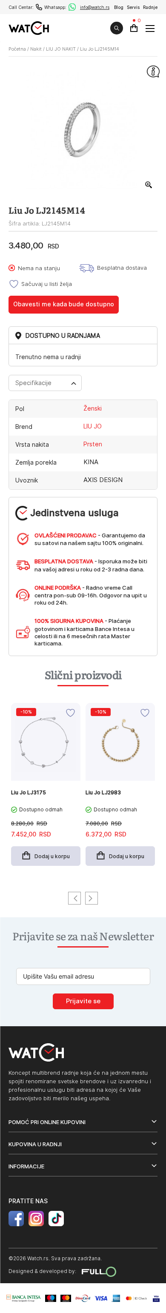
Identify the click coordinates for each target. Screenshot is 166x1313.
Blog (118, 7)
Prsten (92, 444)
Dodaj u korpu (52, 856)
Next (91, 898)
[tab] (45, 383)
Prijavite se (83, 1001)
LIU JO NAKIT (61, 49)
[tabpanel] (46, 788)
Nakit (36, 49)
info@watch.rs (94, 7)
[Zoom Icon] (148, 185)
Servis (133, 7)
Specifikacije (33, 383)
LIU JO (92, 426)
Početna (17, 49)
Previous (74, 898)
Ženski (92, 408)
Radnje (150, 7)
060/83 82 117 (39, 7)
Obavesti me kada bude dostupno (63, 304)
